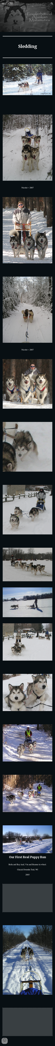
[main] (27, 46)
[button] (3, 3)
